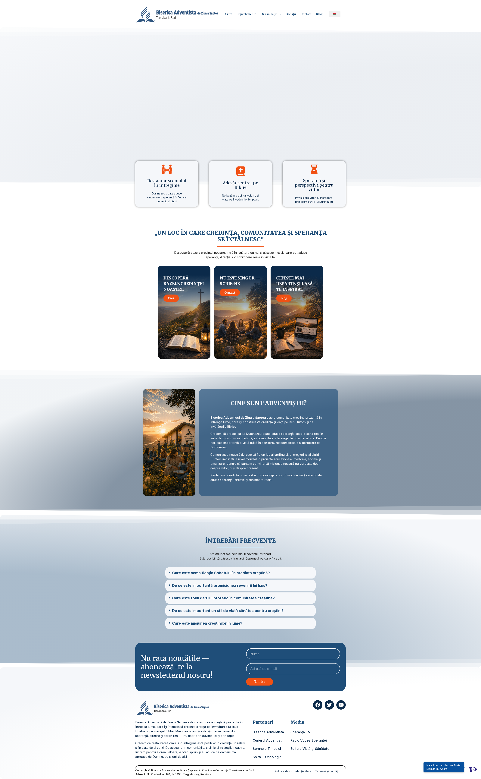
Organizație (269, 14)
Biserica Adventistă (268, 732)
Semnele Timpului (267, 749)
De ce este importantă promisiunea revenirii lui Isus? (219, 585)
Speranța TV (300, 732)
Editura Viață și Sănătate (309, 749)
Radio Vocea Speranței (308, 740)
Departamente (246, 14)
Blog (319, 14)
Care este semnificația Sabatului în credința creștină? (221, 573)
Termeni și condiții (327, 771)
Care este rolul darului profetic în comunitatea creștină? (223, 598)
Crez (228, 14)
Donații (291, 14)
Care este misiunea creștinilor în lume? (207, 623)
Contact (305, 14)
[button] (240, 573)
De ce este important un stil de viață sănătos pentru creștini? (228, 610)
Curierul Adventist (267, 740)
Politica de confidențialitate (293, 771)
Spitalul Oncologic (267, 757)
